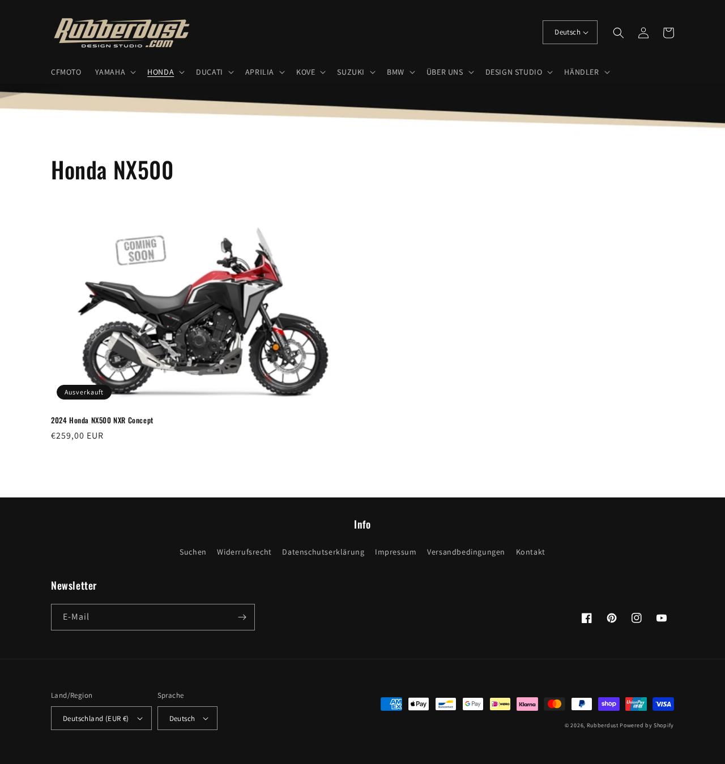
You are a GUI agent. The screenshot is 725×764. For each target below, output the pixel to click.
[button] (114, 72)
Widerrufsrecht (244, 552)
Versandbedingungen (466, 552)
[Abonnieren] (241, 617)
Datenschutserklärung (323, 552)
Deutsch (568, 32)
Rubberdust (603, 725)
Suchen (193, 552)
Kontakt (530, 552)
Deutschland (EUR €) (96, 718)
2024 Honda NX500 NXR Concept (102, 420)
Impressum (395, 552)
